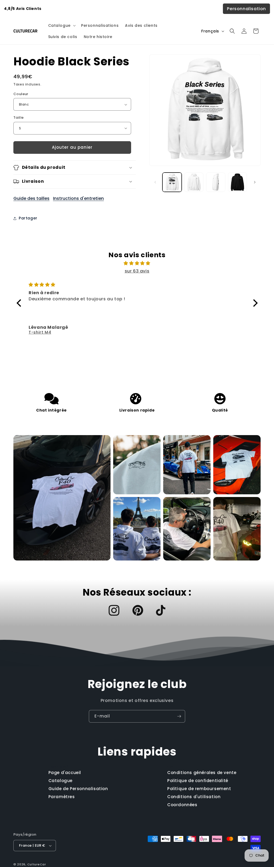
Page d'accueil (64, 772)
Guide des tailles (31, 198)
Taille (18, 117)
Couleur (20, 93)
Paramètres (61, 796)
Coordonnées (182, 805)
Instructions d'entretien (78, 198)
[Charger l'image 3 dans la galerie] (215, 182)
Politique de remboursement (199, 788)
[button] (61, 25)
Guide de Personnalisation (78, 788)
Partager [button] (28, 218)
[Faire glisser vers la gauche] (155, 182)
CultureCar (36, 864)
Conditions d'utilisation (193, 796)
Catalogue (60, 780)
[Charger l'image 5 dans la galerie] (237, 182)
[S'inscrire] (179, 716)
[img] (137, 263)
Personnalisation (246, 9)
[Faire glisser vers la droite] (255, 182)
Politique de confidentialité (197, 780)
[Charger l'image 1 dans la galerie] (171, 182)
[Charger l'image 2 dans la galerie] (193, 182)
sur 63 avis (137, 271)
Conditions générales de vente (201, 772)
